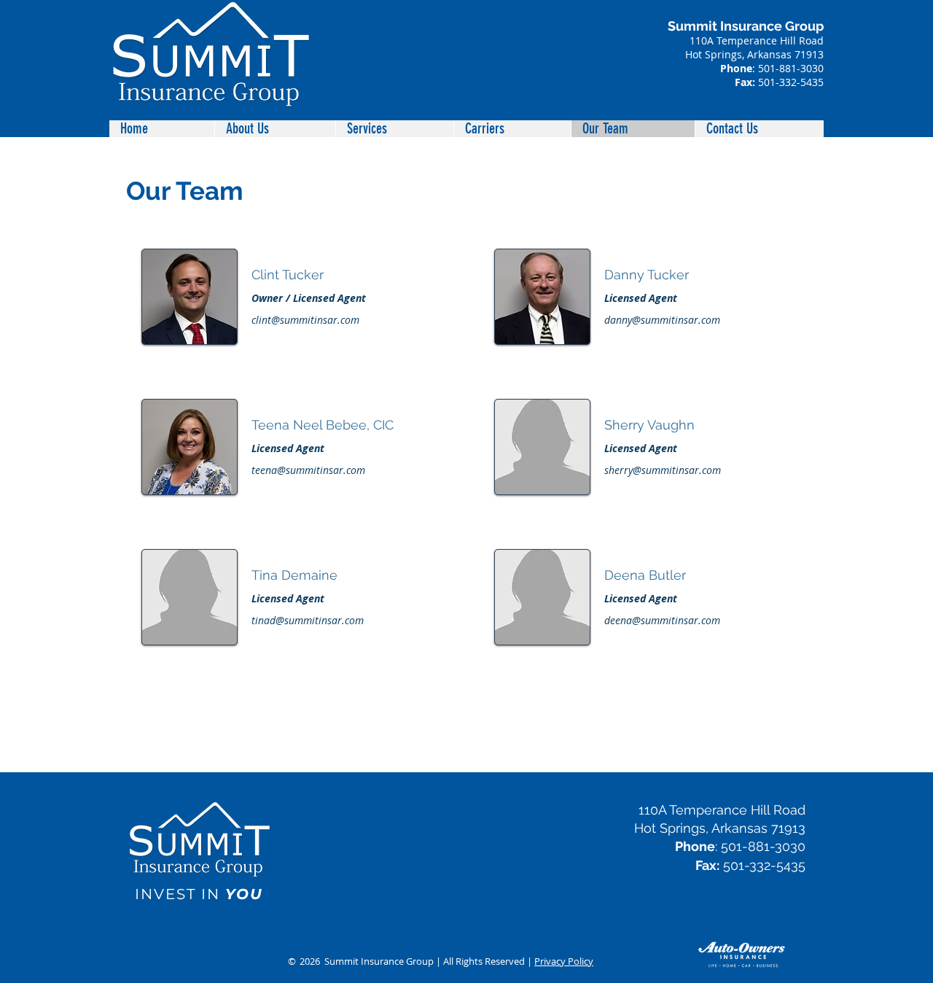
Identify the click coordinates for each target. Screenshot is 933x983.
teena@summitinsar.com (308, 470)
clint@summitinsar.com (305, 320)
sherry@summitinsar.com (662, 470)
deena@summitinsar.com (662, 620)
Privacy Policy (563, 961)
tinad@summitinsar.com (307, 620)
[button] (394, 128)
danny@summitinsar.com (662, 320)
